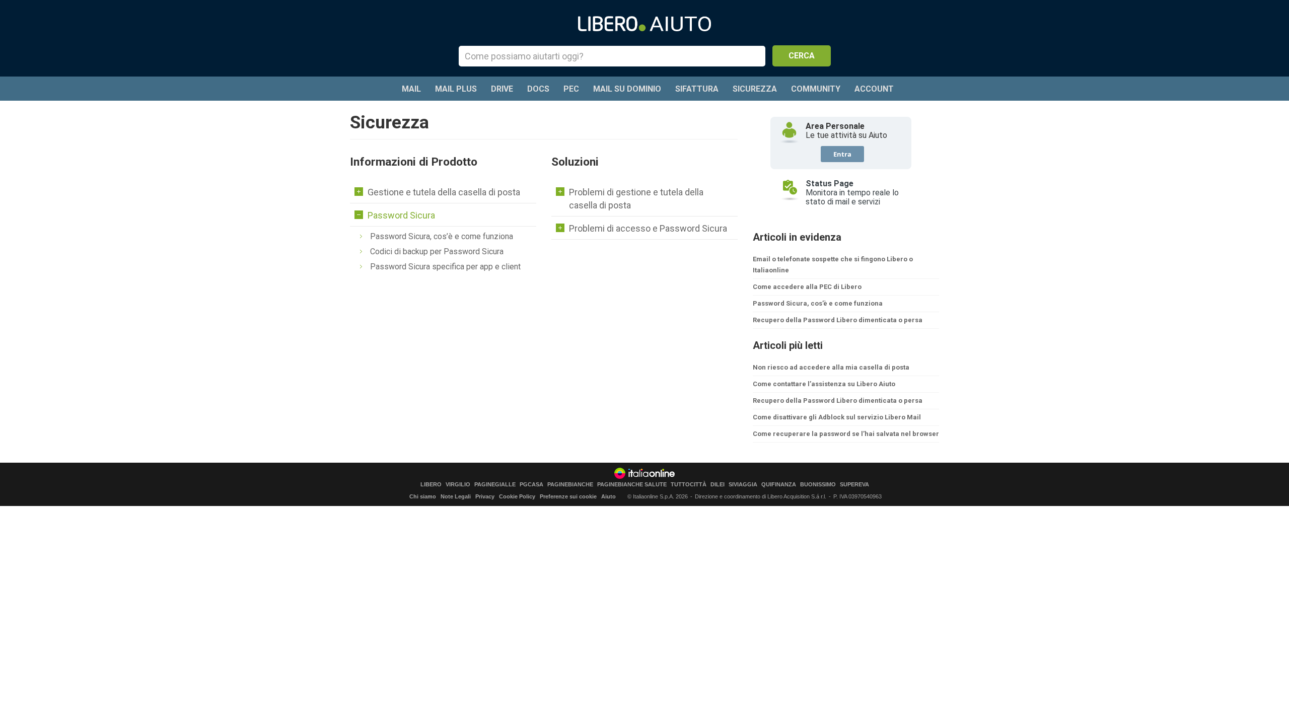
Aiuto (608, 496)
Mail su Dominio (627, 89)
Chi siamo (422, 496)
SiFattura (697, 89)
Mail (411, 89)
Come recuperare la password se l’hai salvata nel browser (846, 434)
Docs (538, 89)
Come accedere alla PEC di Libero (807, 287)
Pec (571, 89)
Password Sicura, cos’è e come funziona (441, 236)
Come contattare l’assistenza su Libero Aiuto (824, 384)
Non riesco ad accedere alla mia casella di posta (831, 367)
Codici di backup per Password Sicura (437, 251)
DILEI (717, 484)
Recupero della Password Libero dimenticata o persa (837, 320)
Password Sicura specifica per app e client (445, 266)
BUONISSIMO (818, 484)
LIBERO (431, 484)
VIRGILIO (458, 484)
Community (815, 89)
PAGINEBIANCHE (570, 484)
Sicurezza (755, 89)
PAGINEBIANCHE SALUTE (632, 484)
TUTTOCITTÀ (688, 484)
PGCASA (531, 484)
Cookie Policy (517, 496)
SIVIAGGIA (743, 484)
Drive (502, 89)
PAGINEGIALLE (495, 484)
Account (874, 89)
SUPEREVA (854, 484)
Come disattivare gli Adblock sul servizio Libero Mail (837, 417)
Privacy (484, 496)
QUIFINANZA (778, 484)
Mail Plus (456, 89)
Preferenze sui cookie (568, 496)
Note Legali (456, 496)
